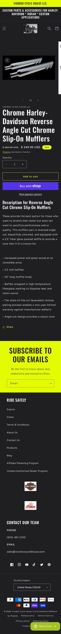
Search (11, 409)
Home (10, 417)
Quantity (7, 157)
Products (12, 447)
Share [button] (9, 327)
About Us (12, 432)
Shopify (14, 616)
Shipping (6, 152)
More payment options (30, 194)
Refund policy (27, 616)
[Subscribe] (50, 383)
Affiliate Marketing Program (22, 463)
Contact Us (13, 440)
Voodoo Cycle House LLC (24, 611)
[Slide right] (38, 100)
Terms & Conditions (18, 424)
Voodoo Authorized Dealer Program (27, 471)
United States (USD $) (28, 587)
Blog (9, 455)
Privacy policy (23, 621)
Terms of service (45, 616)
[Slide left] (23, 100)
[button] (4, 28)
